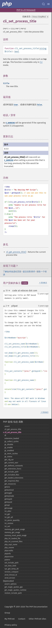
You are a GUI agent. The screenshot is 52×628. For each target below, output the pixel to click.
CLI (41, 62)
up (4, 290)
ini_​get (7, 514)
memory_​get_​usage (12, 532)
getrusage (8, 508)
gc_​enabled (9, 450)
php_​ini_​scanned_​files (13, 541)
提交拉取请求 (29, 271)
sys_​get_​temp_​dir (12, 569)
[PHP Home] (7, 4)
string (43, 48)
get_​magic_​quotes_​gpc (14, 587)
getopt (7, 505)
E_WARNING (10, 123)
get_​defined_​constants (14, 466)
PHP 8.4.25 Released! (26, 10)
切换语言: (26, 16)
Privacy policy (11, 625)
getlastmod (9, 490)
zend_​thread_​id (11, 575)
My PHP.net (10, 619)
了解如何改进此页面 (12, 271)
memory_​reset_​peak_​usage (16, 535)
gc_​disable (9, 444)
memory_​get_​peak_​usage (15, 529)
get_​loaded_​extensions (14, 478)
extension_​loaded (12, 438)
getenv (7, 487)
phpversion (9, 557)
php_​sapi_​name (11, 544)
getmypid (8, 499)
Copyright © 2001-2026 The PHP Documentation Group (26, 610)
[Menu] (48, 4)
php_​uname (9, 548)
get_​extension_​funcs (13, 469)
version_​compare (11, 572)
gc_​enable (9, 447)
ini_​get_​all (9, 517)
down (9, 290)
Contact (21, 619)
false (39, 105)
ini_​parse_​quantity (12, 520)
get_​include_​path (11, 472)
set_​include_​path (11, 563)
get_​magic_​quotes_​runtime (15, 590)
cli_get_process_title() (16, 252)
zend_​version (10, 578)
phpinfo (8, 554)
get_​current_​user (11, 463)
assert (7, 426)
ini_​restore (9, 523)
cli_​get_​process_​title (13, 429)
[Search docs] (43, 4)
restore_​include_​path (13, 593)
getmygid (8, 493)
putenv (7, 560)
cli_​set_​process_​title (13, 432)
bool (17, 51)
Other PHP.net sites (37, 619)
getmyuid (8, 502)
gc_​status (8, 457)
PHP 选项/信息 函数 (13, 421)
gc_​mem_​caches (11, 454)
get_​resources (10, 484)
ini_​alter (8, 511)
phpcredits (9, 551)
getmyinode (9, 496)
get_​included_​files (12, 475)
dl (5, 435)
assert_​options (11, 584)
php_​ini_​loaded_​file (12, 538)
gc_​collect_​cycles (12, 441)
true (16, 105)
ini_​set (7, 526)
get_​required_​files (12, 481)
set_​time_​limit (10, 566)
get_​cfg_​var (9, 460)
